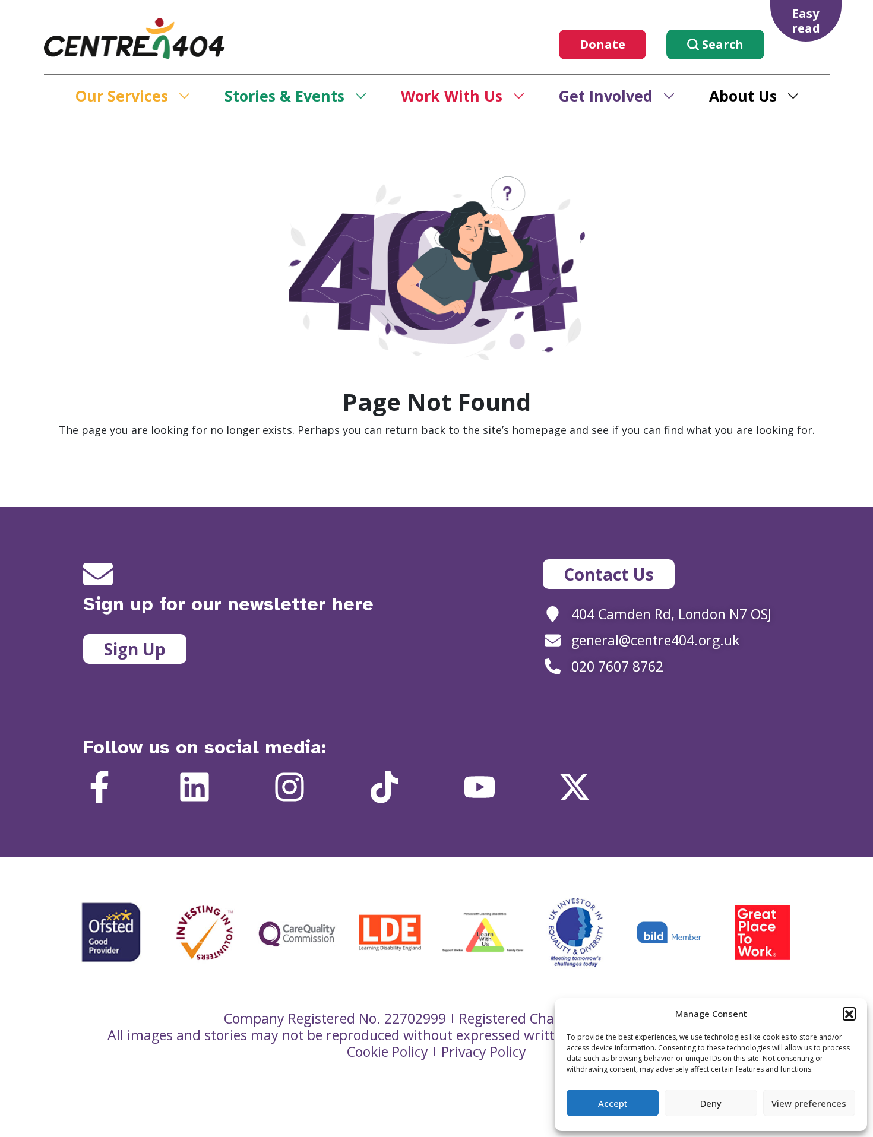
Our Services (121, 95)
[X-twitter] (574, 787)
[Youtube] (479, 787)
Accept (613, 1103)
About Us (743, 95)
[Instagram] (289, 787)
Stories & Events (284, 95)
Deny (711, 1103)
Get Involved (606, 95)
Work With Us (451, 95)
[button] (849, 1013)
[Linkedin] (194, 787)
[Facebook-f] (99, 787)
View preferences (808, 1103)
